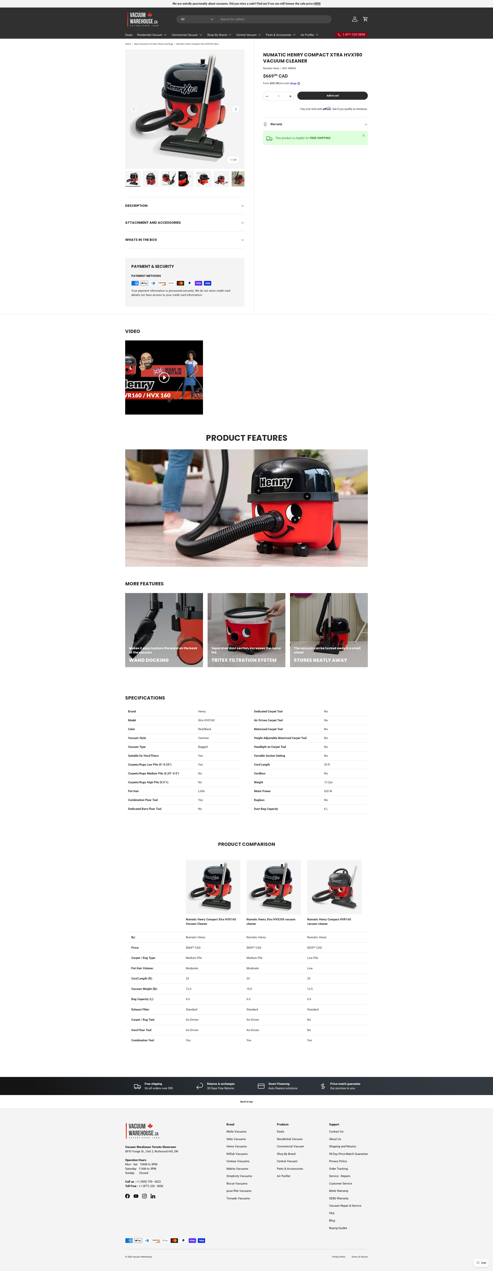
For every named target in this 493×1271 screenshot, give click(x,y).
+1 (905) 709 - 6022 (148, 1181)
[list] (184, 109)
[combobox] (254, 19)
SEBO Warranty (338, 1198)
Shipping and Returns (342, 1146)
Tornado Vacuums (238, 1198)
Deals (128, 35)
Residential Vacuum (149, 35)
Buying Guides (338, 1228)
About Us (335, 1139)
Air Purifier (307, 35)
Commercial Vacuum (185, 35)
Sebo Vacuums (236, 1139)
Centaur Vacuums (237, 1161)
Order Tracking (338, 1168)
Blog (332, 1220)
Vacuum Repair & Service (345, 1205)
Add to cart (333, 95)
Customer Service (340, 1183)
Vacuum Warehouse (142, 1257)
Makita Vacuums (237, 1168)
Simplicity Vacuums (239, 1176)
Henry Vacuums (236, 1146)
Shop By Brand (217, 35)
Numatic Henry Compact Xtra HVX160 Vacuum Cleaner (198, 44)
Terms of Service (359, 1257)
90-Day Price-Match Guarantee (348, 1154)
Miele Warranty (338, 1191)
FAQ (331, 1213)
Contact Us (336, 1131)
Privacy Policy (338, 1161)
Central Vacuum (246, 35)
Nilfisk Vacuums (237, 1154)
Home (128, 44)
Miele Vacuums (236, 1131)
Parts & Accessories (278, 35)
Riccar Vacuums (236, 1183)
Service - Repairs (339, 1176)
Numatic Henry (271, 68)
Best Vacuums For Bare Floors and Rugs (153, 44)
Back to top (246, 1101)
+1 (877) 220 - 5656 (151, 1186)
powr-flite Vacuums (239, 1191)
